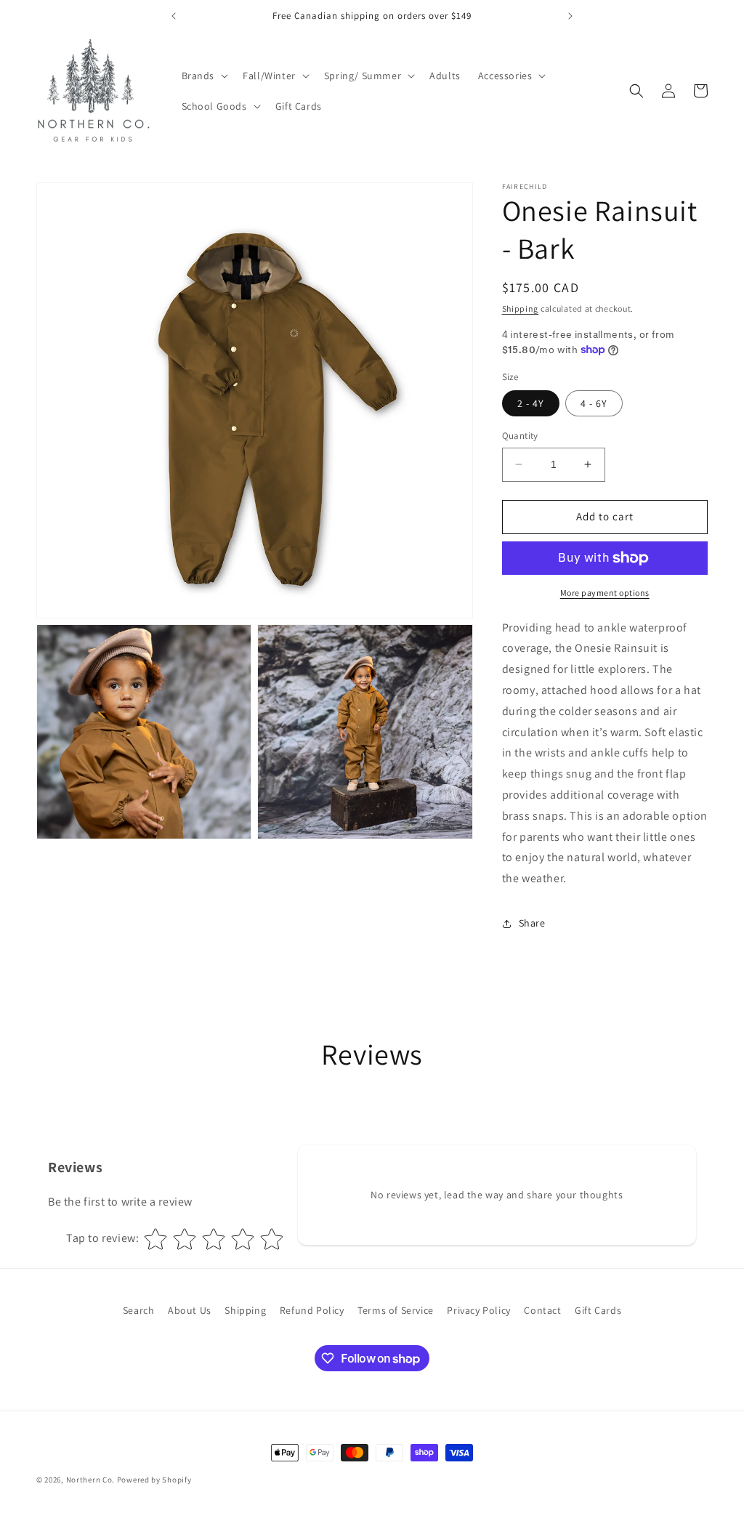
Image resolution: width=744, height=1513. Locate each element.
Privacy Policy (478, 1310)
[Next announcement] (570, 16)
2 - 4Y (530, 403)
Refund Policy (312, 1310)
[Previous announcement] (174, 16)
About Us (189, 1310)
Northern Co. (90, 1479)
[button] (204, 75)
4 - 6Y (594, 403)
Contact (542, 1310)
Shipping (520, 308)
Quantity (520, 435)
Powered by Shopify (154, 1479)
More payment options (605, 592)
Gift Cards (598, 1310)
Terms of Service (395, 1310)
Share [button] (532, 922)
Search (139, 1310)
